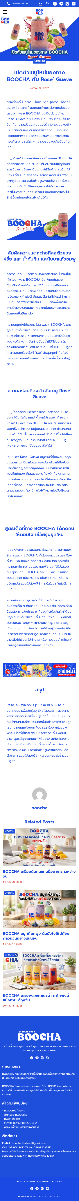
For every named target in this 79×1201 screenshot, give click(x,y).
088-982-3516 (20, 3)
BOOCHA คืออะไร (14, 1111)
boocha (39, 808)
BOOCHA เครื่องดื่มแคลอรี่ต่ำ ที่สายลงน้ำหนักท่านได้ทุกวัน (37, 998)
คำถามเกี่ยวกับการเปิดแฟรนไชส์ (21, 1127)
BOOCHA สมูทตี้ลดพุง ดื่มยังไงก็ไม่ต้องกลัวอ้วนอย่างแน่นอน (36, 936)
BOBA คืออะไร (12, 1119)
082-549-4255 (18, 1147)
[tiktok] (73, 3)
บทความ (39, 61)
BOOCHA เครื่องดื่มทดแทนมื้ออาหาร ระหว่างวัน (39, 874)
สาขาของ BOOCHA (15, 1115)
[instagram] (67, 3)
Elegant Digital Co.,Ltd (47, 1196)
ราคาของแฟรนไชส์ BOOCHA (20, 1123)
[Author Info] (39, 801)
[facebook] (55, 3)
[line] (61, 3)
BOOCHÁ (57, 1181)
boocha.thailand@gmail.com (29, 1143)
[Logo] (39, 12)
